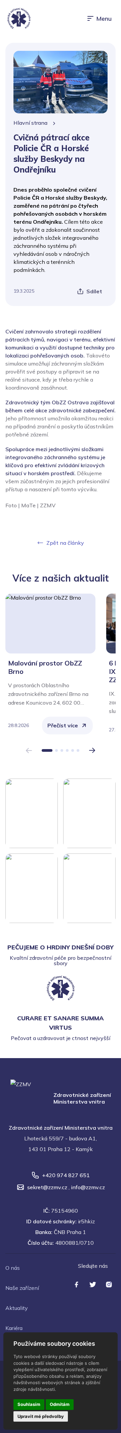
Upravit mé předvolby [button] (40, 1416)
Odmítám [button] (60, 1404)
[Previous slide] (28, 750)
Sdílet (94, 291)
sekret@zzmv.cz (47, 1187)
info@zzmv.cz (88, 1187)
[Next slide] (92, 750)
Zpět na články (65, 542)
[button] (47, 750)
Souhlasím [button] (28, 1404)
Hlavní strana (30, 122)
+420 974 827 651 (66, 1175)
